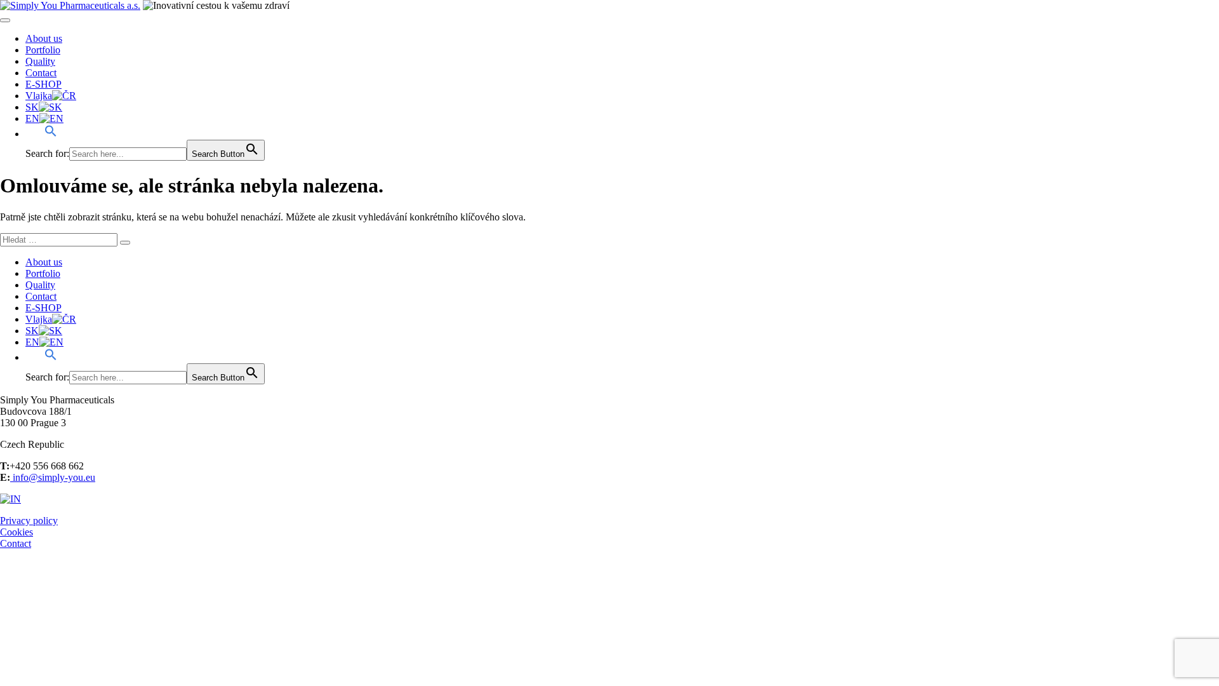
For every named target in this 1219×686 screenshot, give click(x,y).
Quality (40, 61)
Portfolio (42, 49)
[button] (41, 134)
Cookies (16, 532)
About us (43, 38)
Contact (41, 72)
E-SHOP (43, 84)
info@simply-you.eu (52, 477)
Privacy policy (29, 520)
